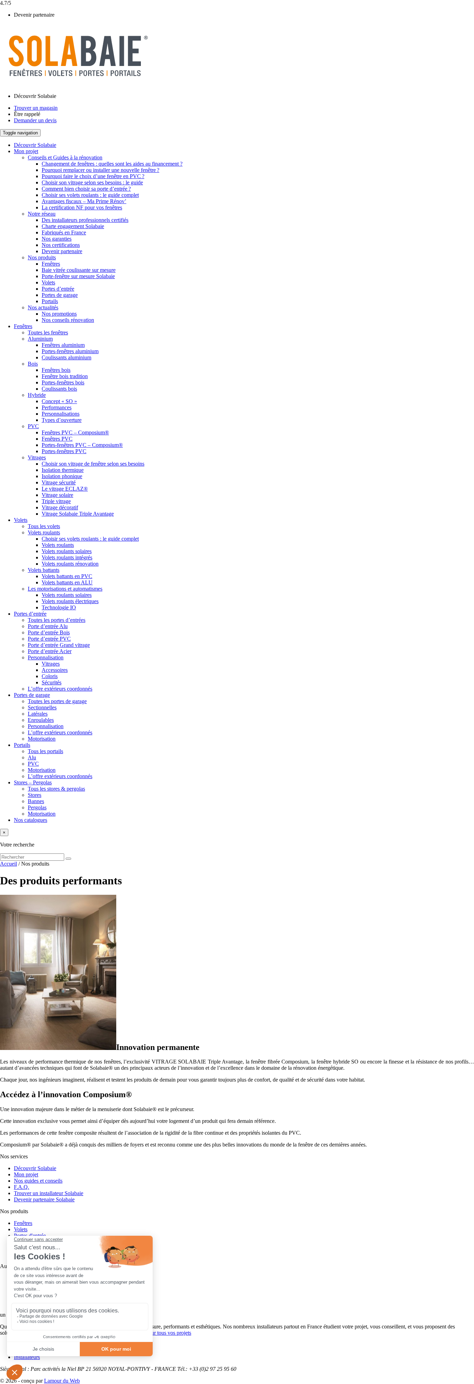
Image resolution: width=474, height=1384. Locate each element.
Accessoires (55, 670)
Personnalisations (60, 414)
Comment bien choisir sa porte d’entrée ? (86, 189)
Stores (34, 795)
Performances (56, 407)
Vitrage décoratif (60, 507)
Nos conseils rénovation (68, 320)
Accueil (8, 864)
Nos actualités (43, 307)
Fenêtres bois (56, 370)
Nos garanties (56, 239)
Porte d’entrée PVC (49, 639)
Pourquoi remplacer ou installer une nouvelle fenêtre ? (100, 170)
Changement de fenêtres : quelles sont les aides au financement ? (112, 164)
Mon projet (26, 151)
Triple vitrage (56, 501)
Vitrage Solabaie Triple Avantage (78, 514)
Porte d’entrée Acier (49, 651)
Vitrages (37, 457)
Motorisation (42, 739)
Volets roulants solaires (67, 551)
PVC (33, 426)
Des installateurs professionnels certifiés (85, 220)
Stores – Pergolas (33, 782)
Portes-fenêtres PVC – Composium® (82, 445)
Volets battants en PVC (67, 576)
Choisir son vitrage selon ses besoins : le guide (92, 182)
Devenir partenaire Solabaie (44, 1199)
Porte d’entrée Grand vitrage (59, 645)
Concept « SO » (59, 401)
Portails (50, 301)
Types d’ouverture (62, 420)
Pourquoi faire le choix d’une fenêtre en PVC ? (93, 176)
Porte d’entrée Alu (48, 626)
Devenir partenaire (34, 15)
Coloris (50, 676)
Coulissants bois (59, 389)
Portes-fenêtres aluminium (70, 351)
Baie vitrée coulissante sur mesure (79, 270)
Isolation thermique (63, 470)
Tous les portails (45, 751)
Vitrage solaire (57, 495)
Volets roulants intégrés (67, 557)
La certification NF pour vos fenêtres (82, 207)
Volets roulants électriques (70, 601)
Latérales (38, 714)
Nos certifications (61, 245)
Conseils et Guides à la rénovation (65, 157)
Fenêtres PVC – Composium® (75, 432)
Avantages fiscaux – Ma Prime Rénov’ (84, 201)
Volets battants (43, 570)
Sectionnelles (42, 707)
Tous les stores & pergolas (56, 789)
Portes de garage (60, 295)
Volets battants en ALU (67, 582)
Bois (33, 364)
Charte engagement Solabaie (73, 226)
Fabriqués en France (64, 232)
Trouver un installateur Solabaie (48, 1193)
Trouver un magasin (36, 108)
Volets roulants (44, 532)
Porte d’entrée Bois (49, 632)
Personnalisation (46, 657)
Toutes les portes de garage (57, 701)
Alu (32, 757)
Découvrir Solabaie (35, 96)
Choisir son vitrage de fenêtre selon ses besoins (93, 464)
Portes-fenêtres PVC (64, 451)
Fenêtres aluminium (63, 345)
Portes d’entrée (58, 289)
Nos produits (42, 257)
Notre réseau (42, 214)
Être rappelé (27, 114)
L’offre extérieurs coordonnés (60, 689)
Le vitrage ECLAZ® (65, 489)
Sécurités (51, 682)
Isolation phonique (62, 476)
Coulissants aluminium (66, 357)
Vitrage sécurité (59, 482)
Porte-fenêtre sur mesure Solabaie (78, 276)
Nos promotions (59, 314)
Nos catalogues (30, 820)
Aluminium (40, 339)
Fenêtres (51, 264)
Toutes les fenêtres (48, 332)
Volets (48, 282)
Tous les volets (44, 526)
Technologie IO (59, 607)
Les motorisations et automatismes (65, 589)
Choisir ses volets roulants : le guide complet (90, 195)
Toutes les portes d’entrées (56, 620)
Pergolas (37, 807)
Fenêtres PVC (57, 439)
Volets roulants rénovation (70, 564)
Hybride (37, 395)
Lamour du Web (62, 1381)
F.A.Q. (21, 1187)
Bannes (36, 801)
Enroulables (41, 720)
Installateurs (27, 1357)
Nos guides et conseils (38, 1181)
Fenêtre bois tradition (65, 376)
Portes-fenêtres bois (63, 382)
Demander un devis (35, 120)
